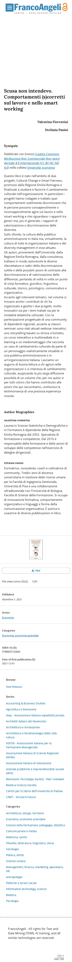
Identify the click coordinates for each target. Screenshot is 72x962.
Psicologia (12, 901)
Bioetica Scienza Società (21, 785)
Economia (8, 617)
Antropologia (14, 877)
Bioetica (11, 895)
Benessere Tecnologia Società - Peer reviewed (35, 779)
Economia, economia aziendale (20, 635)
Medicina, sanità (16, 837)
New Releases (14, 686)
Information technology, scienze (26, 889)
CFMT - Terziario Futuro (21, 797)
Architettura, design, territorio (25, 813)
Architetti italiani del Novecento (26, 721)
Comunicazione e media (21, 831)
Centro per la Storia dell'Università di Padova (34, 791)
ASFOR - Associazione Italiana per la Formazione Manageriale (28, 745)
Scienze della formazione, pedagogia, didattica (35, 825)
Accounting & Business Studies (25, 703)
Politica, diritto (15, 855)
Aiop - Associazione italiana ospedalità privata (35, 715)
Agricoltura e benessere (21, 709)
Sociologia (12, 849)
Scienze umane (15, 861)
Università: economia (41, 167)
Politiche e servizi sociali (21, 883)
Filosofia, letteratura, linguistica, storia (30, 843)
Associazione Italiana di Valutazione (28, 763)
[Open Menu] (10, 8)
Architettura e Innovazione (23, 727)
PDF (37, 570)
